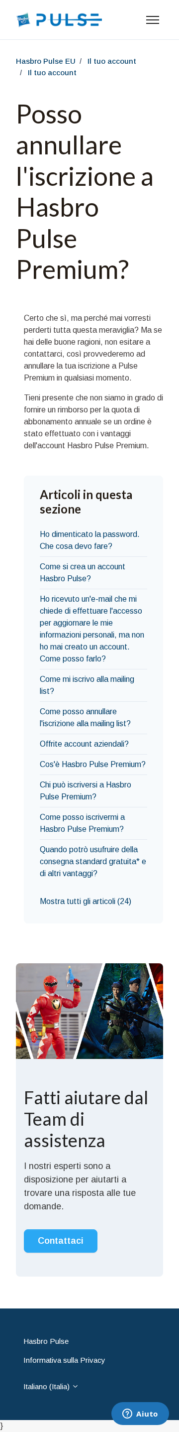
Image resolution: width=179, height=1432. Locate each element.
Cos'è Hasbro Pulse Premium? (93, 764)
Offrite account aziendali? (84, 744)
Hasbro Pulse (46, 1341)
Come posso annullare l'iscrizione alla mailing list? (85, 717)
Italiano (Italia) (47, 1386)
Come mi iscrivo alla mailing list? (87, 685)
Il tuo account (112, 61)
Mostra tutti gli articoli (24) (85, 901)
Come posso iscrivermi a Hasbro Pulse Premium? (82, 823)
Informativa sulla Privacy (64, 1360)
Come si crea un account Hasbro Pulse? (82, 572)
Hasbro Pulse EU (46, 61)
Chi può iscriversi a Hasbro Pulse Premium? (85, 791)
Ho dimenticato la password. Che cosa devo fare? (90, 540)
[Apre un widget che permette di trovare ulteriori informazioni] (140, 1414)
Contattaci (61, 1241)
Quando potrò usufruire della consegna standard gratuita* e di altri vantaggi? (93, 861)
